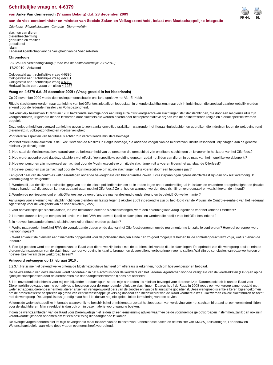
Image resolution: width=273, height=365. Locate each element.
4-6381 (66, 78)
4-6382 (66, 82)
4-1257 (67, 86)
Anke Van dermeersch (36, 14)
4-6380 (66, 74)
